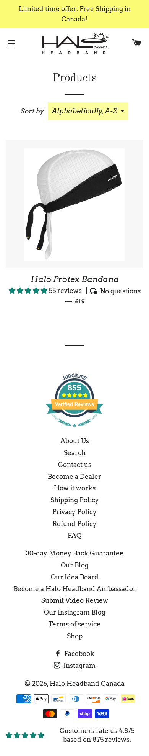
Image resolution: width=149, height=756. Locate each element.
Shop (75, 636)
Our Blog (75, 565)
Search (75, 453)
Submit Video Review (74, 600)
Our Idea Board (75, 577)
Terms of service (74, 624)
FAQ (74, 535)
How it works (75, 488)
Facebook (78, 653)
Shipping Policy (74, 500)
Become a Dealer (74, 476)
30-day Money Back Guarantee (74, 553)
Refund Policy (74, 524)
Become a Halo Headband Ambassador (74, 589)
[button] (29, 290)
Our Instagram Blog (74, 612)
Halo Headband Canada (87, 683)
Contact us (74, 464)
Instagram (79, 665)
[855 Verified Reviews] (74, 431)
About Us (74, 441)
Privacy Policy (74, 512)
